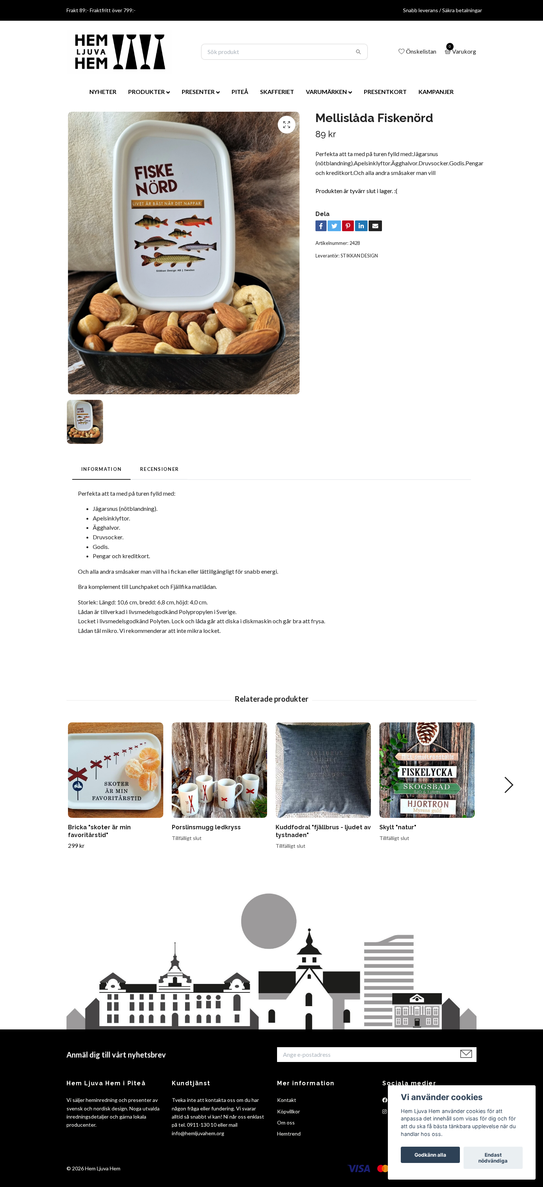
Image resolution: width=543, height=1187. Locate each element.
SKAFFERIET (277, 91)
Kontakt (286, 1100)
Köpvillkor (288, 1111)
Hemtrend (289, 1133)
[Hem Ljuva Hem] (119, 52)
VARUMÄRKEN (326, 91)
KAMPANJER (436, 91)
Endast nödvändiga (493, 1158)
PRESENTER (198, 91)
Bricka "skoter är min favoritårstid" (99, 831)
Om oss (286, 1122)
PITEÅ (240, 91)
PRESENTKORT (385, 91)
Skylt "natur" (397, 827)
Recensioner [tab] (159, 469)
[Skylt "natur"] (427, 770)
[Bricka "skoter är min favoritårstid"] (115, 770)
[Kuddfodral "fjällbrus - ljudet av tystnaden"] (323, 770)
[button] (508, 785)
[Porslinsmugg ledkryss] (219, 770)
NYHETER (102, 91)
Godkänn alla (430, 1155)
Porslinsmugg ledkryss (206, 827)
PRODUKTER (146, 91)
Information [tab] (101, 469)
